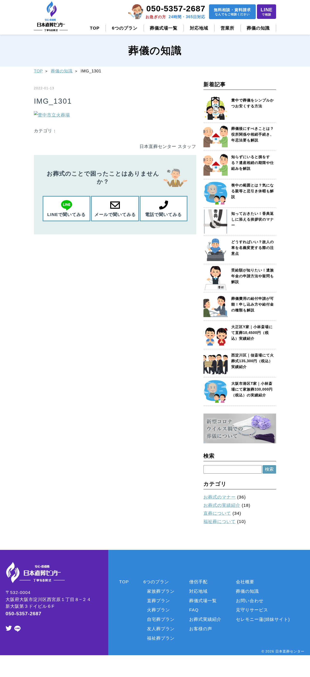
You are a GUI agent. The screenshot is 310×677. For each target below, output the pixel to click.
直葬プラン (158, 600)
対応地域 (199, 28)
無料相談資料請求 (232, 12)
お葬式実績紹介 (205, 619)
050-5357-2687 (175, 8)
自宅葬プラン (161, 619)
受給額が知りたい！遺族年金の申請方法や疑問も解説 (252, 276)
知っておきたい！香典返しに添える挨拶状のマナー (252, 219)
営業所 (227, 28)
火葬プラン (158, 610)
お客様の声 (200, 628)
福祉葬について (219, 521)
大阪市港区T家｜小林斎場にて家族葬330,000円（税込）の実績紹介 (252, 389)
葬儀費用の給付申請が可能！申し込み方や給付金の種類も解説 (252, 304)
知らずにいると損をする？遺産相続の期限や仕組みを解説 (252, 162)
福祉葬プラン (161, 638)
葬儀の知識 (258, 28)
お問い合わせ (250, 600)
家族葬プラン (161, 591)
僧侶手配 (198, 581)
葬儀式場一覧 (164, 28)
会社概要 (245, 581)
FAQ (194, 610)
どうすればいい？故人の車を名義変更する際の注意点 (252, 247)
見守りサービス (252, 610)
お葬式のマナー (219, 497)
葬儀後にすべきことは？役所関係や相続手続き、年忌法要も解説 (252, 134)
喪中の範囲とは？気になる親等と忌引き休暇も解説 (252, 191)
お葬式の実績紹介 (221, 505)
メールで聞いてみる (115, 214)
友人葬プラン (161, 628)
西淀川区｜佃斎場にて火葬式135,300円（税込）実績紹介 (252, 361)
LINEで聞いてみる (66, 214)
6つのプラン (125, 28)
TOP (95, 28)
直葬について (217, 513)
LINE (266, 11)
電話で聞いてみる (163, 214)
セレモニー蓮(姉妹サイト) (263, 619)
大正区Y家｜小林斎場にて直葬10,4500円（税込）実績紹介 (252, 332)
